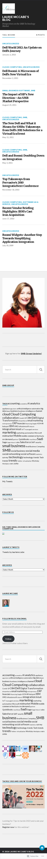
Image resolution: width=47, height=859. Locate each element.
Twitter (19, 461)
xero (11, 464)
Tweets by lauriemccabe (13, 552)
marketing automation (25, 433)
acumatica (23, 404)
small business (13, 446)
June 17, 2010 (8, 219)
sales (18, 442)
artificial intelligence (24, 409)
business (14, 411)
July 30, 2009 (7, 245)
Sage (4, 442)
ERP (14, 423)
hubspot (5, 426)
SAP (33, 442)
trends (12, 460)
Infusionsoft (24, 426)
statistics (39, 454)
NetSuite (40, 436)
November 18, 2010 (10, 190)
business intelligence (26, 411)
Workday (35, 461)
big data (36, 678)
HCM (39, 424)
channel (38, 411)
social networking (11, 453)
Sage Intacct (11, 442)
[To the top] (42, 847)
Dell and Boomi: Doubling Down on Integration (23, 157)
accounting (13, 403)
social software (28, 454)
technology (16, 457)
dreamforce (22, 421)
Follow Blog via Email (14, 619)
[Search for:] (23, 369)
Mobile (17, 435)
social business (18, 450)
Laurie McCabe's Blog (15, 18)
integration (8, 429)
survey (5, 457)
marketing (9, 432)
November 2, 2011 (10, 78)
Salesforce (25, 442)
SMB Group (8, 385)
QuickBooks (24, 439)
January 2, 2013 (9, 55)
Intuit (18, 429)
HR (42, 423)
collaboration (10, 417)
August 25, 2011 (9, 105)
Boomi (8, 411)
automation (36, 409)
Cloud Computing (12, 67)
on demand (7, 439)
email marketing (35, 420)
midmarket (7, 436)
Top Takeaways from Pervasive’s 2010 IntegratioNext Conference (20, 182)
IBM (11, 426)
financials (21, 423)
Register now (8, 827)
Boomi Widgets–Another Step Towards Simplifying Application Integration (22, 238)
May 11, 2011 (8, 137)
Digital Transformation (32, 688)
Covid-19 (22, 418)
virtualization (27, 461)
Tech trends (38, 728)
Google (34, 423)
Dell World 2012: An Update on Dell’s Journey (22, 49)
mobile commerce (29, 436)
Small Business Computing (35, 447)
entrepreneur (7, 423)
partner (15, 439)
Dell (34, 417)
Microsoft (38, 433)
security (38, 442)
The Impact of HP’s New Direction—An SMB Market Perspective (18, 98)
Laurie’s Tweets (10, 547)
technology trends (31, 457)
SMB (33, 91)
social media (33, 450)
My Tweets (7, 481)
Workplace (6, 464)
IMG (16, 426)
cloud (6, 414)
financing (28, 423)
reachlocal (33, 439)
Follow (8, 639)
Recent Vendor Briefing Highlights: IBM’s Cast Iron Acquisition (18, 211)
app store (13, 409)
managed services (31, 429)
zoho (16, 463)
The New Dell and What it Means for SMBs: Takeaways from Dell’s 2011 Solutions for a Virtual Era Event (22, 128)
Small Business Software (16, 91)
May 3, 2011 (7, 163)
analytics (35, 403)
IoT (23, 429)
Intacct (31, 426)
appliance (6, 409)
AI (28, 403)
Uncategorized (10, 44)
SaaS (40, 439)
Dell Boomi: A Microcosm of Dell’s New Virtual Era (20, 72)
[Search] (41, 369)
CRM (29, 418)
